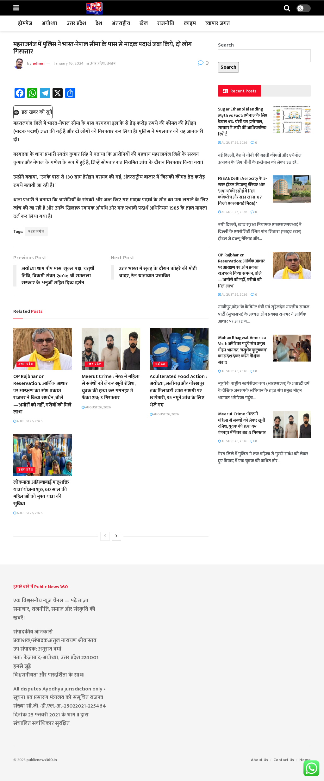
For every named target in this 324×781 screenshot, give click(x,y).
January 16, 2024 (69, 63)
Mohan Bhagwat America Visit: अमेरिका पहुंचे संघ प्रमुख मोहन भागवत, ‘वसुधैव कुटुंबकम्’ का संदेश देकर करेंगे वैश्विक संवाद (242, 350)
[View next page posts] (116, 536)
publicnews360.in (42, 760)
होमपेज (25, 23)
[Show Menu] (16, 8)
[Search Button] (287, 8)
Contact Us (283, 759)
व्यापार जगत (217, 23)
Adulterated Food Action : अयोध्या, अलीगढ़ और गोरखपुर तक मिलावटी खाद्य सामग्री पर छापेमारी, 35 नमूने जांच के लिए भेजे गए (178, 390)
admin (38, 63)
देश (99, 23)
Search (226, 45)
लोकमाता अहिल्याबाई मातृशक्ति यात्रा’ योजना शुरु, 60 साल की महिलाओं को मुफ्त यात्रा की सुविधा (41, 493)
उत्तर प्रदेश (76, 23)
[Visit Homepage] (94, 8)
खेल (144, 23)
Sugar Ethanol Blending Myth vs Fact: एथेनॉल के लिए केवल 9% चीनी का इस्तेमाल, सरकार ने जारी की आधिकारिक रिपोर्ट (243, 121)
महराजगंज (36, 231)
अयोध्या (49, 23)
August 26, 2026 (29, 421)
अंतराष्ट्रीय (121, 23)
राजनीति (165, 23)
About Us (259, 759)
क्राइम (190, 23)
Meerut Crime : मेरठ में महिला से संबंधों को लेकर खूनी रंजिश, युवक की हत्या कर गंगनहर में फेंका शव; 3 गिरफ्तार (111, 387)
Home (305, 759)
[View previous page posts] (105, 536)
